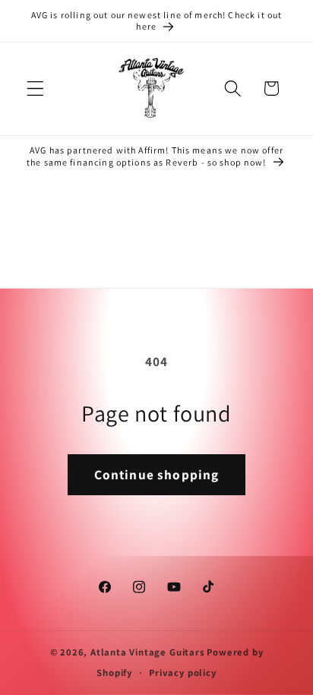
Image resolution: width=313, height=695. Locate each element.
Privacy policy (182, 672)
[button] (35, 88)
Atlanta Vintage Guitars (147, 652)
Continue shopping (157, 474)
